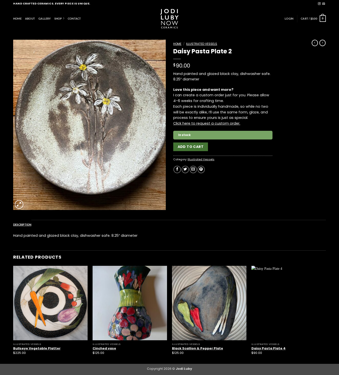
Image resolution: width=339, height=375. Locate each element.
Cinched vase (104, 348)
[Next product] (315, 43)
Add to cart (191, 146)
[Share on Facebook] (177, 169)
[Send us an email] (323, 3)
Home (17, 18)
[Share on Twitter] (185, 169)
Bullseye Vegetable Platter (37, 348)
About (30, 18)
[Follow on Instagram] (319, 3)
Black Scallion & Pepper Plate (197, 348)
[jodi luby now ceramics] (169, 18)
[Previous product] (322, 43)
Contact (74, 18)
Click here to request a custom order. (206, 123)
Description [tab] (22, 224)
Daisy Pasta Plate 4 (268, 348)
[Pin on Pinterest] (201, 169)
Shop (58, 18)
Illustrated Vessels (201, 44)
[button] (289, 18)
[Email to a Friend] (193, 169)
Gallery (44, 18)
